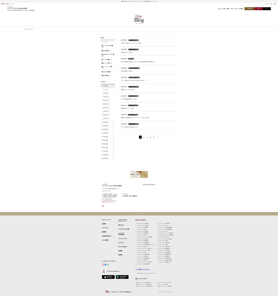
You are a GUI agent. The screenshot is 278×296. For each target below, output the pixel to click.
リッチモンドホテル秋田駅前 (142, 231)
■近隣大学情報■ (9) (106, 72)
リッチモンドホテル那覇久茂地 (164, 262)
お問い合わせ (121, 225)
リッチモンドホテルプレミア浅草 (143, 250)
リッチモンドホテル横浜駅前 (163, 223)
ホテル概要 (240, 8)
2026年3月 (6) (106, 111)
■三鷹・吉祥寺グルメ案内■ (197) (108, 55)
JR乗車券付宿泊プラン (107, 236)
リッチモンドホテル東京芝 (142, 260)
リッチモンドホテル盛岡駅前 (142, 233)
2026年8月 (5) (106, 93)
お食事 (227, 8)
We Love (220, 8)
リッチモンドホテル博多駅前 (163, 246)
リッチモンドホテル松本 (162, 225)
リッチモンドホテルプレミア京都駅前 (165, 233)
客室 (224, 8)
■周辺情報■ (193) (106, 50)
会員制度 (275, 3)
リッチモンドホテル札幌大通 (142, 225)
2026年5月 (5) (106, 104)
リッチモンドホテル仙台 (141, 235)
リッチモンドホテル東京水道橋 (143, 254)
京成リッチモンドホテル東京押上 (143, 282)
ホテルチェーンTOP (106, 219)
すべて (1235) (105, 42)
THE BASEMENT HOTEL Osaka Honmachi (146, 273)
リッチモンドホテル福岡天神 (163, 248)
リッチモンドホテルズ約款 (123, 229)
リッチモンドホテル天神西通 (163, 250)
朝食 (271, 3)
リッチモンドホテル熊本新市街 (164, 252)
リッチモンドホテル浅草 (141, 252)
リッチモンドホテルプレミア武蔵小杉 (144, 262)
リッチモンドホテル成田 (141, 246)
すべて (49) (105, 89)
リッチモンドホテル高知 (162, 244)
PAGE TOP (140, 213)
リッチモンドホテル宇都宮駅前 (143, 242)
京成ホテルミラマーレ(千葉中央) (164, 286)
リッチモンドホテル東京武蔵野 (143, 258)
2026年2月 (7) (106, 115)
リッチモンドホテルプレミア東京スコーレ (145, 248)
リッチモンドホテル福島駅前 (142, 240)
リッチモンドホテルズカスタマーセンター (122, 220)
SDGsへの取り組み (122, 246)
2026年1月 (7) (106, 118)
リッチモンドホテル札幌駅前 (142, 223)
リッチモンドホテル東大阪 (163, 237)
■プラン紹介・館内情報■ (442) (107, 46)
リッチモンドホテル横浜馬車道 (143, 264)
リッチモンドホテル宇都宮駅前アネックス (145, 244)
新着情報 (104, 232)
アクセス (232, 8)
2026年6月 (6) (106, 100)
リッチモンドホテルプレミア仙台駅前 (144, 237)
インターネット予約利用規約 (121, 234)
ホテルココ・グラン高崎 (162, 284)
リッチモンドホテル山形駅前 (142, 239)
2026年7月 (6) (106, 96)
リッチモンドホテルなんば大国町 (164, 239)
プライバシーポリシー (123, 238)
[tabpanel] (139, 174)
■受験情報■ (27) (106, 75)
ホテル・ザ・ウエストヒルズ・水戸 (164, 282)
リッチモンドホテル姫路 (162, 240)
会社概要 (120, 250)
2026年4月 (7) (106, 107)
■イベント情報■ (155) (107, 59)
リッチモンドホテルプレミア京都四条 (165, 235)
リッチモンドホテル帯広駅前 (142, 227)
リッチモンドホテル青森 (141, 229)
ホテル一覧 (266, 3)
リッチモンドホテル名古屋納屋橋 (164, 229)
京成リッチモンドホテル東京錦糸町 (144, 284)
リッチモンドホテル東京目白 (142, 256)
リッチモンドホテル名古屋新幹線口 (165, 227)
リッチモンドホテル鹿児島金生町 (164, 258)
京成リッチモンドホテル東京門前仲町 (144, 286)
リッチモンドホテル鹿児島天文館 (164, 260)
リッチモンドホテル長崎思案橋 (164, 254)
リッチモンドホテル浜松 (162, 231)
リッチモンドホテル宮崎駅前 (163, 256)
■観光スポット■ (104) (107, 63)
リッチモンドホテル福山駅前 (163, 242)
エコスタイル (121, 242)
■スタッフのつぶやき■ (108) (107, 67)
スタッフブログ (105, 227)
